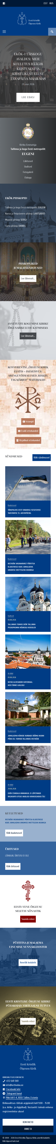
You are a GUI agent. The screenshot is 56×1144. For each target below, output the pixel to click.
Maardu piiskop (16, 219)
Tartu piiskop (15, 225)
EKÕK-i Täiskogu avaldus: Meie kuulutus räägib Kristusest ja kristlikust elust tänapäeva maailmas (28, 66)
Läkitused (28, 161)
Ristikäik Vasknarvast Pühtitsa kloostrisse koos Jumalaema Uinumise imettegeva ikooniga (21, 566)
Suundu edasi (28, 919)
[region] (28, 77)
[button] (4, 31)
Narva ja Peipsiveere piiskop (25, 213)
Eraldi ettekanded (29, 430)
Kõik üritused (13, 866)
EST (46, 3)
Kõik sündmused (41, 457)
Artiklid (10, 674)
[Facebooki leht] (4, 3)
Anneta (28, 1128)
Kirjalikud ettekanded (29, 440)
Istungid (30, 421)
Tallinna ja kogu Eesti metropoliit (25, 207)
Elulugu (28, 177)
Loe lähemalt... (28, 278)
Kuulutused (12, 505)
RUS (51, 3)
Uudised (28, 166)
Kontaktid (28, 1122)
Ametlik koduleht (28, 962)
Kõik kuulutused (14, 832)
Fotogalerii (28, 172)
